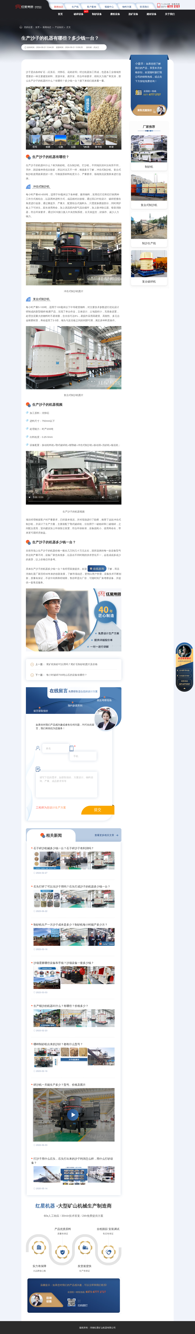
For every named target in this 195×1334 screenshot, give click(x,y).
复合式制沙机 (149, 205)
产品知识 (59, 27)
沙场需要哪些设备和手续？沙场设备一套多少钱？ (64, 963)
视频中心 (109, 6)
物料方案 (126, 6)
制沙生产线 (149, 243)
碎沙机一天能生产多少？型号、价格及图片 (60, 1084)
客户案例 (91, 6)
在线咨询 (98, 568)
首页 (60, 14)
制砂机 (149, 166)
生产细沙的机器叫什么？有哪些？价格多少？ (61, 1006)
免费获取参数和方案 (184, 661)
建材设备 (151, 14)
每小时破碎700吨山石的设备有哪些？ (66, 674)
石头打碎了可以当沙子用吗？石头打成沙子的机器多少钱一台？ (72, 886)
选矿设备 (133, 14)
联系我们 (144, 6)
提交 (97, 809)
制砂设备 (97, 14)
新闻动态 (58, 6)
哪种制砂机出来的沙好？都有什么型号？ (58, 1044)
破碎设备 (78, 14)
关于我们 (170, 14)
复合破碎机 (149, 281)
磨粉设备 (115, 14)
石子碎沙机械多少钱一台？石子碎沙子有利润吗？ (64, 848)
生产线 (75, 6)
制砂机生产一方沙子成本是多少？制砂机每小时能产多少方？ (71, 924)
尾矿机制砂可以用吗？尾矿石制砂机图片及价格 (72, 664)
